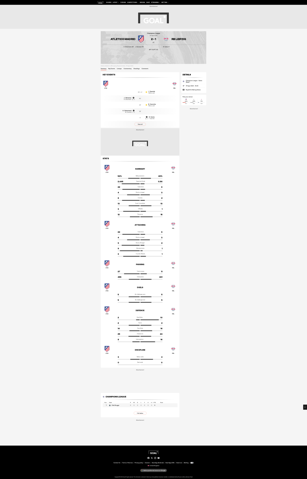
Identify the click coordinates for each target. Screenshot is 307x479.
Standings (137, 68)
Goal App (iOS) (169, 462)
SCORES (108, 2)
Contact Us (116, 462)
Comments (145, 68)
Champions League (153, 33)
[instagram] (155, 458)
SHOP (148, 2)
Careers (147, 462)
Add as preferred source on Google (154, 470)
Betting (186, 462)
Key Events (111, 68)
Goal (124, 476)
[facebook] (148, 458)
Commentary (128, 68)
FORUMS (123, 2)
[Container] (123, 39)
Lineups (119, 68)
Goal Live (179, 462)
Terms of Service (127, 462)
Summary (103, 68)
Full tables (140, 413)
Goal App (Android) (158, 462)
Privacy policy (139, 462)
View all (140, 124)
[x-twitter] (152, 458)
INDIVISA (142, 2)
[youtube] (158, 458)
